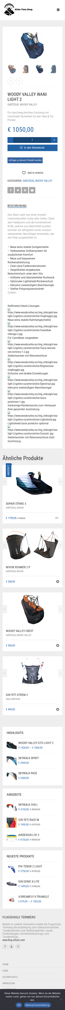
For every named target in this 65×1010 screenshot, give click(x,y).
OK (18, 1005)
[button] (57, 582)
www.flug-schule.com (13, 940)
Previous (9, 42)
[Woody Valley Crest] (11, 81)
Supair (20, 507)
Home (5, 964)
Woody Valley (28, 104)
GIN (7, 699)
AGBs (5, 970)
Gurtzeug (13, 104)
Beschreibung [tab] (17, 205)
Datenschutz (10, 977)
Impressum (8, 983)
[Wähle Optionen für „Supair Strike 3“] (57, 518)
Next (56, 42)
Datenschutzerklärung (37, 1005)
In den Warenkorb (34, 147)
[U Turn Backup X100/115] (19, 81)
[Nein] (60, 999)
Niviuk (20, 571)
